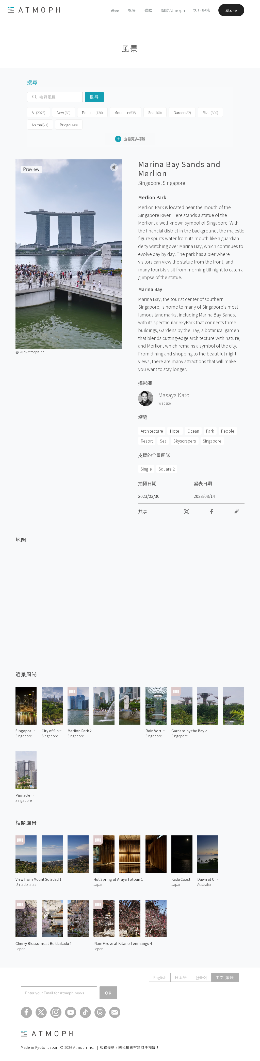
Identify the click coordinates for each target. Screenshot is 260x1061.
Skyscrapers (184, 441)
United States (25, 884)
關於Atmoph (173, 10)
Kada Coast (180, 879)
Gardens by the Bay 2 (189, 730)
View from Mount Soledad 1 (38, 879)
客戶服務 (201, 10)
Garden (182, 112)
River (210, 112)
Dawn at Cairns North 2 (207, 879)
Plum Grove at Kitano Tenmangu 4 (122, 943)
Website (164, 403)
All (38, 112)
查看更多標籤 (134, 138)
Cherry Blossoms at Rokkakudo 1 (43, 943)
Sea (155, 112)
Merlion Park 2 (80, 730)
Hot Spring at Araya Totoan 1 (118, 879)
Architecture (152, 431)
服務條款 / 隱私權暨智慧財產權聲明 (129, 1047)
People (227, 431)
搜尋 (94, 97)
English (159, 977)
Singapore (174, 182)
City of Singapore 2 (52, 730)
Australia (204, 884)
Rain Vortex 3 (156, 730)
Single (146, 469)
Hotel (175, 431)
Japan (98, 884)
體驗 (148, 10)
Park (210, 431)
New (63, 112)
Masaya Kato (173, 395)
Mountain (126, 112)
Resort (147, 441)
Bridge (69, 124)
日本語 (181, 977)
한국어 (201, 977)
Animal (40, 124)
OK (108, 993)
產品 (115, 10)
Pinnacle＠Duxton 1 (26, 795)
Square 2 (167, 469)
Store (231, 10)
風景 (131, 10)
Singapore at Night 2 (26, 730)
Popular (92, 112)
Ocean (193, 431)
